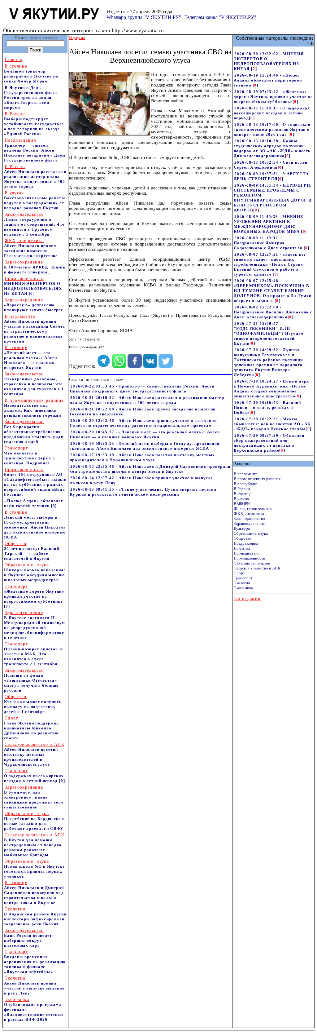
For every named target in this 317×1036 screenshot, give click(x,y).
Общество (242, 538)
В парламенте (246, 474)
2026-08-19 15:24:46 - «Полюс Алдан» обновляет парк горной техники (268, 80)
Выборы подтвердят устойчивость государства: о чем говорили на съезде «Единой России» (33, 124)
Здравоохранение (249, 523)
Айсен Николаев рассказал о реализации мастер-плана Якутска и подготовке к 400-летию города (35, 176)
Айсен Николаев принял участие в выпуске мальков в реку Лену (34, 985)
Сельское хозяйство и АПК (257, 568)
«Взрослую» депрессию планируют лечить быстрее (33, 305)
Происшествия (246, 553)
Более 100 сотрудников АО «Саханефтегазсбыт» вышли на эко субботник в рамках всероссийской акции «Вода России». (35, 482)
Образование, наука (251, 533)
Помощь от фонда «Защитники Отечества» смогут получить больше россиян (31, 680)
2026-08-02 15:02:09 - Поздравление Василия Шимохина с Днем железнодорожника (273, 312)
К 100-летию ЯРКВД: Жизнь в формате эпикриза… (34, 267)
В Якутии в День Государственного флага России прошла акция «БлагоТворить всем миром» (31, 97)
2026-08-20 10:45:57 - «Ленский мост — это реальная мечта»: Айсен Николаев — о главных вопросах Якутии (145, 434)
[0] (32, 293)
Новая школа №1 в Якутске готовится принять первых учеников (34, 869)
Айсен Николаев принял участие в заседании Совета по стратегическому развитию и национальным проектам (34, 328)
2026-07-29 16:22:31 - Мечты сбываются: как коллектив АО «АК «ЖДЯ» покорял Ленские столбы (272, 424)
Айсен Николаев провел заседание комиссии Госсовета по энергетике (31, 248)
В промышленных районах (257, 478)
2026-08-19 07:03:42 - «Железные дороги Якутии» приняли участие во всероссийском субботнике (273, 96)
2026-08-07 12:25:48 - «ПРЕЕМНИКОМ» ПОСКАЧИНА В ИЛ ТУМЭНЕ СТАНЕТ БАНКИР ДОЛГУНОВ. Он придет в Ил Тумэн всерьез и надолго (272, 290)
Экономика (243, 588)
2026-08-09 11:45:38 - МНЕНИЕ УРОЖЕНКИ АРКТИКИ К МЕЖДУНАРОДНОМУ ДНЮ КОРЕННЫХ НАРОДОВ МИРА (268, 224)
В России (242, 488)
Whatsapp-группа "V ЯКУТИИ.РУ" (143, 17)
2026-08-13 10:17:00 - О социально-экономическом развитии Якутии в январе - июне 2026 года (273, 129)
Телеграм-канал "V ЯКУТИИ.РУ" (220, 17)
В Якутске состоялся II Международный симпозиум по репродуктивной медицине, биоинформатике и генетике (34, 625)
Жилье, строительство (253, 508)
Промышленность (249, 558)
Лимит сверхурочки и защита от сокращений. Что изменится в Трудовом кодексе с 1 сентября (34, 224)
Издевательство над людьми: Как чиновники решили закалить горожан (34, 408)
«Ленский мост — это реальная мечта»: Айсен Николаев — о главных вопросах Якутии (30, 357)
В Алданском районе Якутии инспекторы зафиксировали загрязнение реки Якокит (35, 916)
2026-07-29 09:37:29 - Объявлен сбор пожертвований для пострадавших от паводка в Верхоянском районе (269, 443)
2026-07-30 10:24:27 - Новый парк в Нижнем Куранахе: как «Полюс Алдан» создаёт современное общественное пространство (271, 388)
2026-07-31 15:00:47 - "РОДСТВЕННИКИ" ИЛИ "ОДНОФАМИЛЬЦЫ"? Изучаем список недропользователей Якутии (269, 333)
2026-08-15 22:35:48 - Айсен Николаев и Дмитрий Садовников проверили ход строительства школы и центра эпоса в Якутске (150, 469)
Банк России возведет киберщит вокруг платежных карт (28, 938)
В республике (246, 483)
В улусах (241, 498)
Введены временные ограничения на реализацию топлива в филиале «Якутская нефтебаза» (34, 962)
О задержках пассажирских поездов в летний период (34, 775)
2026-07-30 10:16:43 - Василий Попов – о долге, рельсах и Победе (267, 407)
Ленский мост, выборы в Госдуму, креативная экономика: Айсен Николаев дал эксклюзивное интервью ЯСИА (35, 524)
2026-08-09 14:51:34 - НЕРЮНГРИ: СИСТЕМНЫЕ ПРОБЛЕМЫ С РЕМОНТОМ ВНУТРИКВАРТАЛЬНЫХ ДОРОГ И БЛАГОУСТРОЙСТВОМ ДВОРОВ (273, 197)
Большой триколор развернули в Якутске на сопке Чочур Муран (31, 73)
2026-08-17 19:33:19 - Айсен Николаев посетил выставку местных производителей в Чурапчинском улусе (142, 457)
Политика (242, 548)
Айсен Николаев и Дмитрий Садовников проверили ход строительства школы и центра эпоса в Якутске (34, 892)
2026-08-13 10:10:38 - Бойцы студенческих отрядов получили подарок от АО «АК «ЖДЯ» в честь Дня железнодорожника (272, 148)
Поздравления (246, 543)
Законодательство (249, 518)
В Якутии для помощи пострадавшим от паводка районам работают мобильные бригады (34, 845)
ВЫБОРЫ (242, 503)
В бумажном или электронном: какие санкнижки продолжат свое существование (33, 797)
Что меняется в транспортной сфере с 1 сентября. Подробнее (29, 455)
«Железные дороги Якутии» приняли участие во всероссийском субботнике (34, 594)
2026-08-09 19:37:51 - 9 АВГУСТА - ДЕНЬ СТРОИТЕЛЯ (273, 176)
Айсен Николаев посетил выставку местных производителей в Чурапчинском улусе (34, 754)
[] (254, 68)
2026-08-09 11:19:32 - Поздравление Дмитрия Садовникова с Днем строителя (269, 243)
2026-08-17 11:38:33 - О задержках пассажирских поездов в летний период (272, 113)
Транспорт (243, 578)
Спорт (239, 573)
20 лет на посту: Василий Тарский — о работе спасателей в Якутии (31, 551)
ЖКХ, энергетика (249, 513)
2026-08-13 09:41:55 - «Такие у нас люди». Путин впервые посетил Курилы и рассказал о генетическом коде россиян (143, 492)
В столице (242, 493)
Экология (242, 583)
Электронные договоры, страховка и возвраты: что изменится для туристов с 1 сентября (34, 384)
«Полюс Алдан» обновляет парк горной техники (33, 503)
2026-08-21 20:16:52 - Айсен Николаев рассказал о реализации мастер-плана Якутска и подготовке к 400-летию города (148, 400)
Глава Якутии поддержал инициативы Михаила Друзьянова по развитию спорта (31, 728)
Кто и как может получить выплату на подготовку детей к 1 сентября (33, 704)
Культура (242, 528)
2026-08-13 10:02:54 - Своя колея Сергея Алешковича (271, 165)
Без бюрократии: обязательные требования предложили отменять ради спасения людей (33, 431)
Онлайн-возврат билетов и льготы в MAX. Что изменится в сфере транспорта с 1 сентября (33, 654)
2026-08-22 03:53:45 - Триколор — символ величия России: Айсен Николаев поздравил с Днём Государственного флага (142, 388)
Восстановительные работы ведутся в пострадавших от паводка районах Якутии (34, 200)
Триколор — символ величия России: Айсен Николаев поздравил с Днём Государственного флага (34, 150)
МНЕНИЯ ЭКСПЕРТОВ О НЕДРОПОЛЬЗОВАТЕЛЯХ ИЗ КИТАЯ (33, 286)
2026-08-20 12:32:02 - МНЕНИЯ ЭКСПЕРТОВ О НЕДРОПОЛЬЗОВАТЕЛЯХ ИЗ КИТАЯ (269, 61)
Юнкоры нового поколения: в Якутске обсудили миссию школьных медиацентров (34, 572)
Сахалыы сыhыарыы (252, 563)
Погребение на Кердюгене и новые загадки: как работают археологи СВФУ (34, 821)
